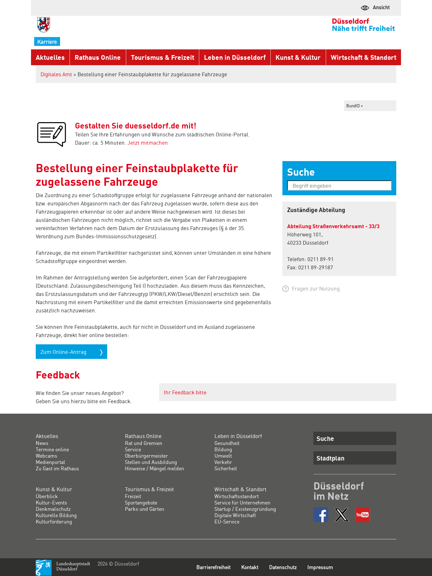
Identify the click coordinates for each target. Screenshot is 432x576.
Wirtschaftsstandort (236, 496)
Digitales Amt (56, 74)
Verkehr (223, 462)
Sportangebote (141, 502)
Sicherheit (225, 468)
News (42, 443)
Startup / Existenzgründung (245, 508)
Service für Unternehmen (242, 502)
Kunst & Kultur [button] (298, 57)
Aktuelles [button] (50, 57)
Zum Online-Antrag (64, 351)
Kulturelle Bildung (56, 515)
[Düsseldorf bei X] (341, 514)
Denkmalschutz (53, 508)
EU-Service (226, 521)
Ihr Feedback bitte (185, 392)
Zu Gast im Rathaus (57, 468)
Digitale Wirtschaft (235, 515)
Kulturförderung (54, 521)
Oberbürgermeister (146, 455)
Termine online (52, 449)
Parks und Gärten (144, 508)
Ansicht (381, 7)
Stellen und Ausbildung (151, 462)
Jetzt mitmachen (147, 142)
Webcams (46, 455)
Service (133, 449)
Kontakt (249, 567)
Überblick (47, 496)
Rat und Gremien (143, 443)
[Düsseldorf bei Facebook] (320, 514)
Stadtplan (330, 458)
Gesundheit (226, 443)
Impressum (320, 567)
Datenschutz (283, 567)
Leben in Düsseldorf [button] (235, 57)
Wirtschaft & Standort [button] (363, 57)
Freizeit (133, 496)
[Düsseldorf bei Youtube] (362, 514)
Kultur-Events (51, 502)
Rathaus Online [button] (98, 57)
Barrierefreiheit (213, 567)
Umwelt (223, 455)
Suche (325, 438)
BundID (353, 105)
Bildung (223, 449)
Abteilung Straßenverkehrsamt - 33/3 (333, 225)
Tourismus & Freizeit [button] (162, 57)
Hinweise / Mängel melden (154, 468)
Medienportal (50, 462)
